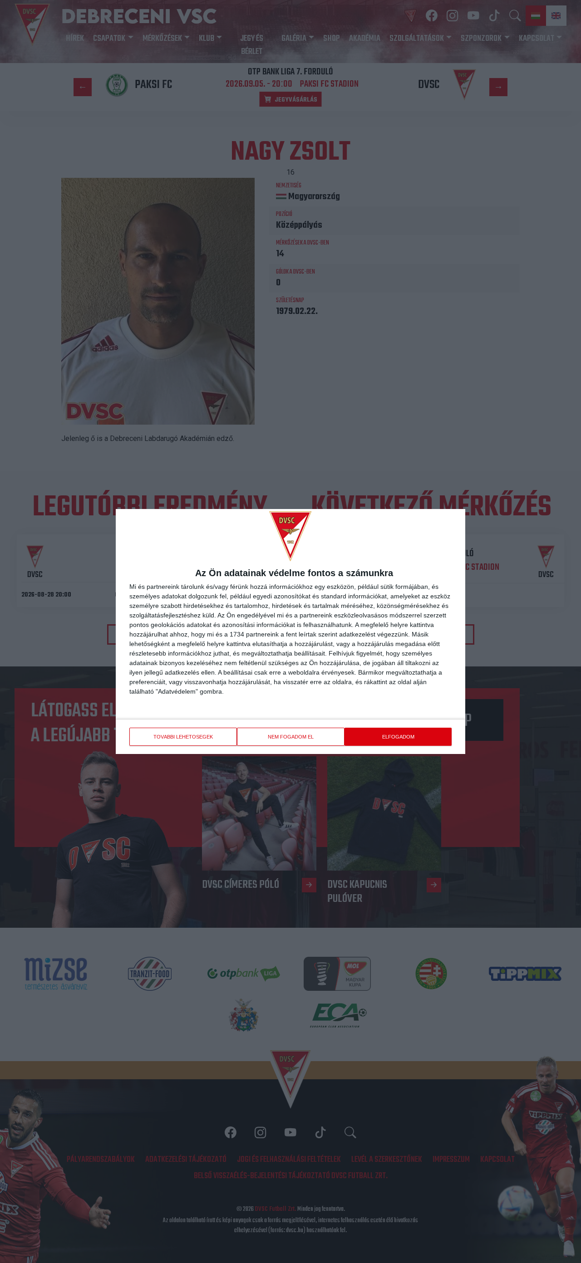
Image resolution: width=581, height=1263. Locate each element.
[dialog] (290, 631)
